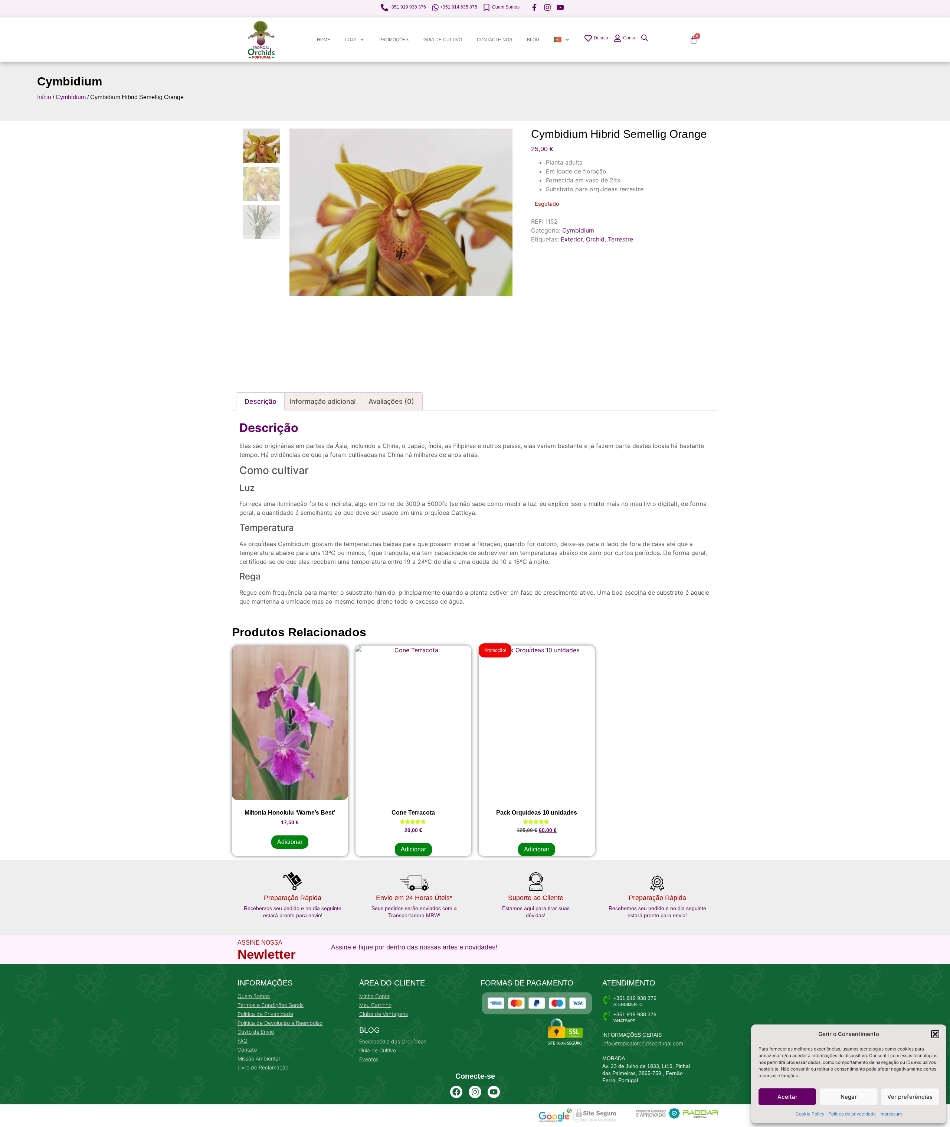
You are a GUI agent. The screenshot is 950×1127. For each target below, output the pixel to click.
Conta (629, 37)
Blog (533, 39)
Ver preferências (910, 1096)
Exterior (572, 239)
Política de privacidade (852, 1114)
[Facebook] (456, 1092)
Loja (350, 39)
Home (323, 39)
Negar (849, 1096)
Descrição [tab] (260, 401)
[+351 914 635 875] (435, 7)
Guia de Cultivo (442, 39)
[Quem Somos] (486, 7)
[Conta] (617, 38)
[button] (935, 1034)
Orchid (595, 239)
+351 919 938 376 (407, 7)
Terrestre (620, 239)
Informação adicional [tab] (322, 401)
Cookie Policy (810, 1114)
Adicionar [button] (289, 842)
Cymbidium (69, 81)
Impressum (890, 1114)
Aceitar (787, 1096)
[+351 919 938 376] (384, 7)
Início (44, 97)
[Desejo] (588, 38)
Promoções (394, 39)
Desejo (601, 37)
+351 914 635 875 (458, 7)
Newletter (267, 954)
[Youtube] (494, 1092)
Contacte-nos (494, 39)
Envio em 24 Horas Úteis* (414, 898)
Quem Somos (506, 7)
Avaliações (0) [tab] (391, 401)
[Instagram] (475, 1092)
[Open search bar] (644, 38)
